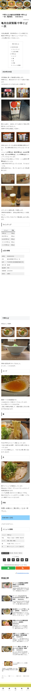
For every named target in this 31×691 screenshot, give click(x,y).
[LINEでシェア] (17, 559)
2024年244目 (14, 47)
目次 (13, 44)
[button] (26, 559)
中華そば (13, 54)
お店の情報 (15, 51)
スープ (14, 56)
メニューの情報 (17, 65)
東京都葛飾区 (6, 553)
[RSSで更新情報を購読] (23, 568)
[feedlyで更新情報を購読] (8, 568)
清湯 (17, 553)
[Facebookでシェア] (8, 559)
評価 (14, 63)
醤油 (21, 553)
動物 (12, 553)
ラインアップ (16, 49)
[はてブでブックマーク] (13, 559)
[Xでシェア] (4, 559)
